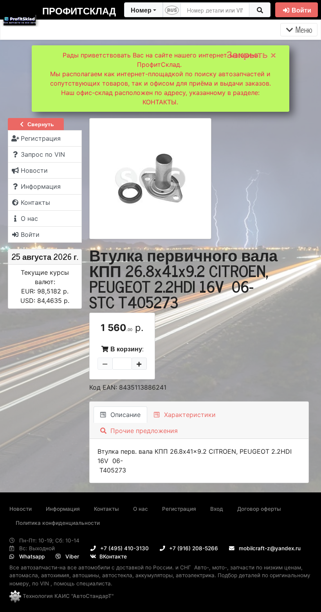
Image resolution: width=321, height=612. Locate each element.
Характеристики (189, 415)
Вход (216, 509)
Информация (63, 509)
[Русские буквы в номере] (172, 9)
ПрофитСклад (79, 10)
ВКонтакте (112, 556)
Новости (20, 509)
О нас (140, 509)
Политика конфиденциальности (58, 523)
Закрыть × (251, 55)
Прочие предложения (143, 431)
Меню (303, 29)
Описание (124, 415)
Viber (71, 556)
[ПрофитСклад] (20, 19)
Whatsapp (31, 556)
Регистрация (179, 509)
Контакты (106, 509)
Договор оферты (259, 509)
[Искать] (260, 9)
